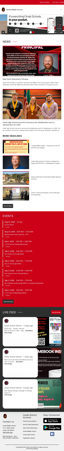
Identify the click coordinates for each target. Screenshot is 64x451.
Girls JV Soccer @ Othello (13, 264)
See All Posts (56, 312)
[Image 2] (33, 32)
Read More (29, 330)
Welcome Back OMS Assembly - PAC (16, 234)
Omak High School (29, 434)
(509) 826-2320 (8, 432)
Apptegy (35, 448)
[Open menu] (61, 9)
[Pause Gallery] (3, 32)
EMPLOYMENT (45, 2)
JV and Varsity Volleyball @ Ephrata (16, 244)
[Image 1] (31, 32)
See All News (8, 206)
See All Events (8, 301)
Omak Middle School (29, 431)
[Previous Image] (56, 32)
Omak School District (29, 421)
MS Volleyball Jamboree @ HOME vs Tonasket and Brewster (24, 283)
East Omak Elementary (30, 428)
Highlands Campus (29, 438)
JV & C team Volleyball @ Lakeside (15, 293)
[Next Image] (61, 32)
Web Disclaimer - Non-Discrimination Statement (10, 437)
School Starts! (9, 225)
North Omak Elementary (30, 424)
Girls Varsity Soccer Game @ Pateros (16, 273)
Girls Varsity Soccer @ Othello (14, 254)
